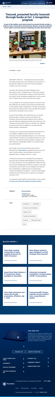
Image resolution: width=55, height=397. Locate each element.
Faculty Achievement (29, 216)
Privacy (16, 388)
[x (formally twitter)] (23, 346)
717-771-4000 (47, 381)
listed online (22, 150)
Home (4, 6)
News (9, 6)
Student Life (26, 3)
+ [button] (23, 359)
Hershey (25, 220)
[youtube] (35, 346)
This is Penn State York (9, 359)
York (24, 224)
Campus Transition (38, 3)
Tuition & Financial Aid (9, 371)
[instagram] (27, 346)
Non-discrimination (25, 388)
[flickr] (31, 346)
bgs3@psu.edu (26, 193)
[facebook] (20, 346)
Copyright (41, 388)
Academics (26, 204)
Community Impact (34, 362)
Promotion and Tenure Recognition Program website (25, 181)
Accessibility (34, 388)
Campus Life (27, 212)
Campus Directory (34, 366)
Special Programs (9, 367)
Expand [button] (42, 63)
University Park (36, 220)
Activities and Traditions (30, 208)
